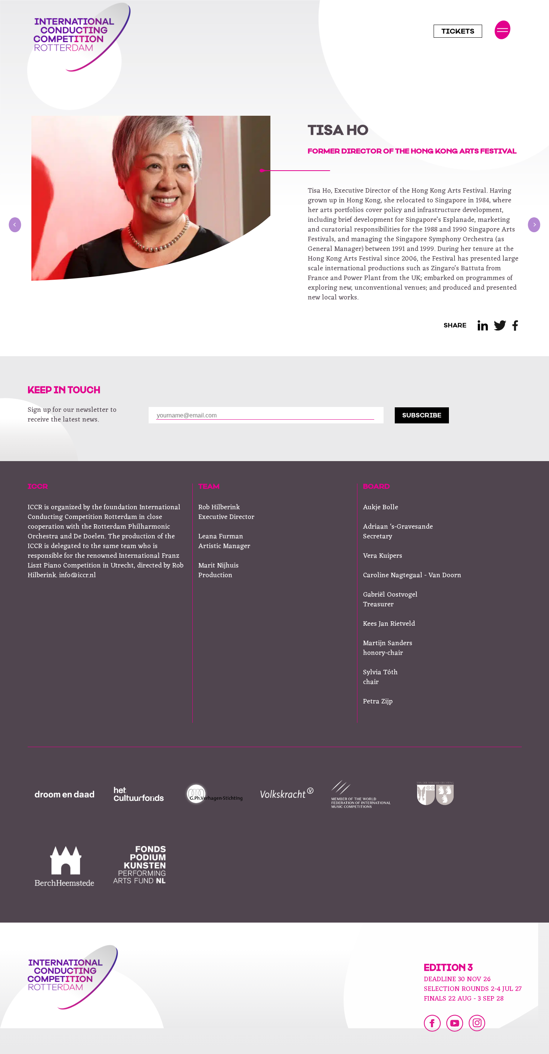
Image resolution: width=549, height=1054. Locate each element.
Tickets (457, 32)
